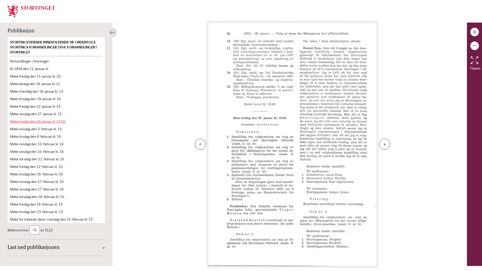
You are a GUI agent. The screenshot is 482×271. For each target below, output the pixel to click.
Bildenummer (18, 230)
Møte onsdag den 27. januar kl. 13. (36, 113)
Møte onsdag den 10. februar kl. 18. (37, 151)
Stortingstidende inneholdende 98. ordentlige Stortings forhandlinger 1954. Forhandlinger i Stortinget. (53, 47)
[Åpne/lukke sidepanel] (112, 33)
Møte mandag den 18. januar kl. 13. (37, 91)
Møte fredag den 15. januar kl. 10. (35, 76)
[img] (31, 11)
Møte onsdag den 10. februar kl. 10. (37, 144)
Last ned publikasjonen (33, 247)
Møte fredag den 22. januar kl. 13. (35, 106)
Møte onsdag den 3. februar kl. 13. (36, 128)
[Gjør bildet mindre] (474, 45)
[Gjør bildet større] (474, 32)
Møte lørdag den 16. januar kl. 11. (35, 83)
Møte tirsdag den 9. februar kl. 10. (36, 136)
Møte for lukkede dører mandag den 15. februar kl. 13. (51, 219)
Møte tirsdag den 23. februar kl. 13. (37, 211)
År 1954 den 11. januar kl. (29, 68)
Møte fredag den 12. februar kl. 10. (36, 166)
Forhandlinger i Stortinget (29, 61)
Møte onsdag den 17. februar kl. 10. (37, 181)
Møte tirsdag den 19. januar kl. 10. (36, 98)
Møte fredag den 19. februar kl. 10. (36, 204)
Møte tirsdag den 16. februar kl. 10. (37, 174)
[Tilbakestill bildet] (474, 60)
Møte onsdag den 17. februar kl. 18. (37, 189)
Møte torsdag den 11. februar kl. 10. (37, 159)
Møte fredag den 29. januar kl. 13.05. (38, 121)
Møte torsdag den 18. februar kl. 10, (37, 196)
